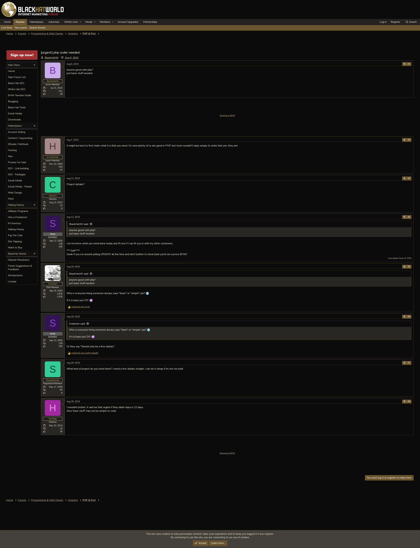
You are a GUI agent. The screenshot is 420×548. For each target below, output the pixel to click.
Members (105, 22)
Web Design (15, 192)
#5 (409, 266)
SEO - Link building (18, 168)
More (11, 198)
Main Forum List (17, 77)
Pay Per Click (15, 235)
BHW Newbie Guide (19, 95)
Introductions (15, 275)
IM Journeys (14, 223)
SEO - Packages (17, 174)
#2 (409, 139)
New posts (21, 27)
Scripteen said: (77, 323)
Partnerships (150, 22)
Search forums (37, 27)
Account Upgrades (128, 22)
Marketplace (36, 22)
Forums (20, 22)
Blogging (13, 101)
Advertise (53, 22)
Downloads (14, 119)
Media (88, 22)
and (80, 306)
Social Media (15, 113)
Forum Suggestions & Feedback (20, 267)
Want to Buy (15, 247)
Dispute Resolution (18, 259)
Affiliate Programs (18, 211)
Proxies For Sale (17, 162)
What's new (71, 22)
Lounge (12, 281)
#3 (409, 178)
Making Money (16, 229)
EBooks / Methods (18, 144)
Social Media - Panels (20, 186)
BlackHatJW (52, 57)
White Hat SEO (16, 89)
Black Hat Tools (17, 107)
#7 (409, 362)
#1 (409, 64)
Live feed (6, 27)
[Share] (404, 64)
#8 (409, 401)
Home (7, 22)
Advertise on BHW (227, 115)
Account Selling (16, 132)
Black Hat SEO (16, 83)
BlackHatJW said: (79, 224)
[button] (80, 22)
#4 (409, 217)
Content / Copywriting (20, 138)
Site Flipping (15, 241)
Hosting (12, 150)
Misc (10, 156)
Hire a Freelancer (17, 217)
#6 (409, 316)
